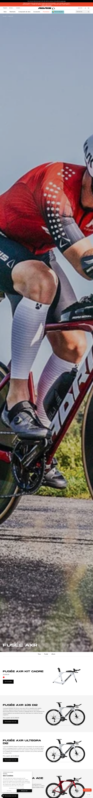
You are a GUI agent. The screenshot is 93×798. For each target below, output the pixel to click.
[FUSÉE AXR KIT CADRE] (65, 677)
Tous (39, 654)
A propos (18, 8)
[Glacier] (6, 677)
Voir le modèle (8, 681)
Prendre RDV (87, 789)
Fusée (46, 654)
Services (11, 8)
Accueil (4, 16)
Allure (53, 654)
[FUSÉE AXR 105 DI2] (65, 714)
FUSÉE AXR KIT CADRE (23, 671)
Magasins (5, 8)
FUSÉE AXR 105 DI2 (20, 705)
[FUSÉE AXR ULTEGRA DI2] (65, 750)
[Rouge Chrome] (4, 677)
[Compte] (85, 8)
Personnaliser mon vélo (10, 721)
